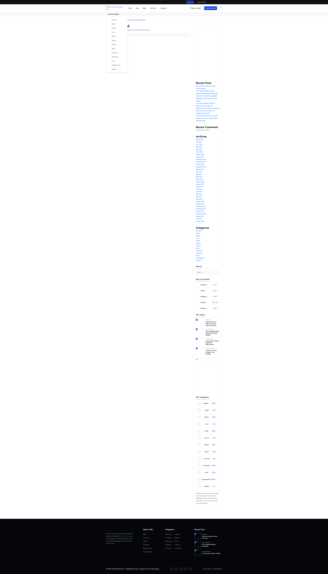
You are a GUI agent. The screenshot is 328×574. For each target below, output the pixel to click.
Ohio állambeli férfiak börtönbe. (209, 545)
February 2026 (200, 154)
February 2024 (200, 201)
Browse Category (113, 14)
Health (113, 36)
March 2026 (199, 152)
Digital (113, 24)
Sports (113, 48)
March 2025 (199, 179)
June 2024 (199, 191)
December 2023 (201, 206)
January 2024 (200, 204)
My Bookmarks (147, 552)
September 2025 (201, 167)
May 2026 (199, 147)
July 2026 (199, 142)
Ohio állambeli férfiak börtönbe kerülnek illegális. (212, 333)
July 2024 (199, 189)
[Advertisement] (207, 52)
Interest (145, 541)
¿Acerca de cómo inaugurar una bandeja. (211, 352)
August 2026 (199, 139)
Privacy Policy (217, 569)
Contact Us (163, 8)
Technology (115, 57)
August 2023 (199, 216)
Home (130, 8)
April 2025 (199, 177)
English (198, 8)
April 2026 (199, 149)
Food (113, 32)
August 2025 (199, 169)
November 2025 (201, 162)
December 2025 (201, 159)
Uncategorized (116, 65)
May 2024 (199, 194)
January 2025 (200, 184)
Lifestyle (114, 44)
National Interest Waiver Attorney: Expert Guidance (211, 323)
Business (114, 20)
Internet (114, 40)
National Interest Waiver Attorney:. (209, 537)
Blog (137, 8)
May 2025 (199, 174)
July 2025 (199, 172)
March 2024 (199, 199)
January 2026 (200, 157)
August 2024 (199, 186)
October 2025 (200, 164)
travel (113, 61)
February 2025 (200, 182)
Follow (215, 285)
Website (114, 69)
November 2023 (201, 209)
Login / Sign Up (210, 8)
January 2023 (200, 221)
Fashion (114, 28)
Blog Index (146, 545)
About (144, 8)
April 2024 (199, 196)
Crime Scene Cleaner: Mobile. (211, 553)
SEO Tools (153, 8)
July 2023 (199, 219)
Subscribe (215, 302)
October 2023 (200, 211)
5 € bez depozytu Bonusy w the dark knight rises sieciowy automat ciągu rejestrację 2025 (207, 118)
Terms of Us (207, 569)
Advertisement (147, 548)
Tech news (114, 52)
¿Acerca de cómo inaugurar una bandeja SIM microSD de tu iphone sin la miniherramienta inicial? (207, 111)
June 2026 (199, 144)
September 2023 (201, 214)
